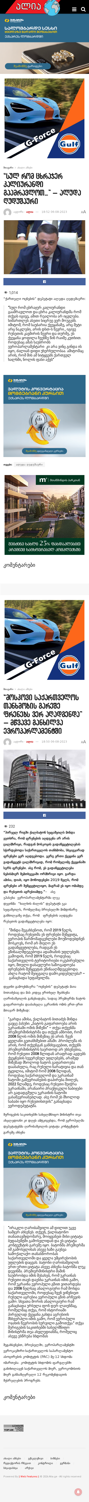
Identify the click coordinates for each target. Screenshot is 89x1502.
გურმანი (65, 1463)
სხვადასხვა (10, 1468)
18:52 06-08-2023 (54, 211)
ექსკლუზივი (35, 1458)
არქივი (29, 1468)
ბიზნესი (55, 1458)
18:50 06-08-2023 (54, 741)
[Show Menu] (74, 9)
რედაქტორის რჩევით (17, 1463)
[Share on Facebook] (44, 281)
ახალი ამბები (24, 167)
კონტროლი (45, 1463)
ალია (29, 211)
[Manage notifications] (78, 1492)
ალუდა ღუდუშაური (29, 464)
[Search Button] (83, 9)
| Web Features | (29, 1476)
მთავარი (8, 167)
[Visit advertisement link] (44, 121)
